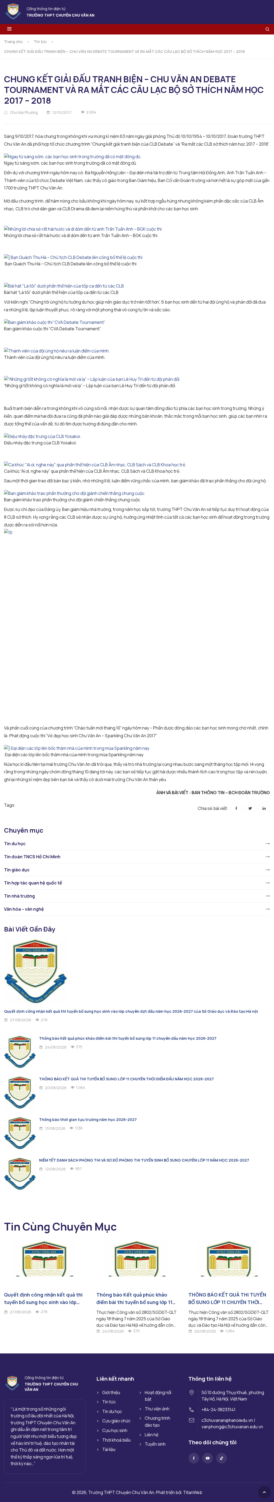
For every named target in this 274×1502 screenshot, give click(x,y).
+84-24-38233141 (218, 1409)
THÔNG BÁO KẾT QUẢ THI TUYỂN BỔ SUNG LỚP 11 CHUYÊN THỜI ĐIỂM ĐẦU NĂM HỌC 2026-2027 (126, 1078)
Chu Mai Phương (24, 112)
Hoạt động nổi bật (158, 1396)
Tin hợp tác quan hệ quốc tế (33, 883)
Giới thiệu (111, 1392)
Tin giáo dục (17, 870)
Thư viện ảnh (157, 1409)
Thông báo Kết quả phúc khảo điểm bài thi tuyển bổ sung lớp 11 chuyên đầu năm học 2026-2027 (127, 1038)
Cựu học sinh (114, 1430)
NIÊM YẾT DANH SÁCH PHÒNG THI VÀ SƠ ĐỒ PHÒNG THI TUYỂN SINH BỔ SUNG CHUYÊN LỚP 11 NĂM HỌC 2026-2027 (144, 1160)
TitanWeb (192, 1492)
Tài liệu (108, 1449)
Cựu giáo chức (116, 1421)
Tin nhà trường (19, 896)
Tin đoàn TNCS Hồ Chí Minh (32, 857)
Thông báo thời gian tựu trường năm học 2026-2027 (88, 1119)
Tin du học (15, 844)
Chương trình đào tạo (157, 1421)
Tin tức (40, 41)
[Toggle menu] (9, 29)
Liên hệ (151, 1435)
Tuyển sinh (155, 1444)
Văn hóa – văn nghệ (24, 909)
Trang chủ (13, 41)
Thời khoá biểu (116, 1440)
